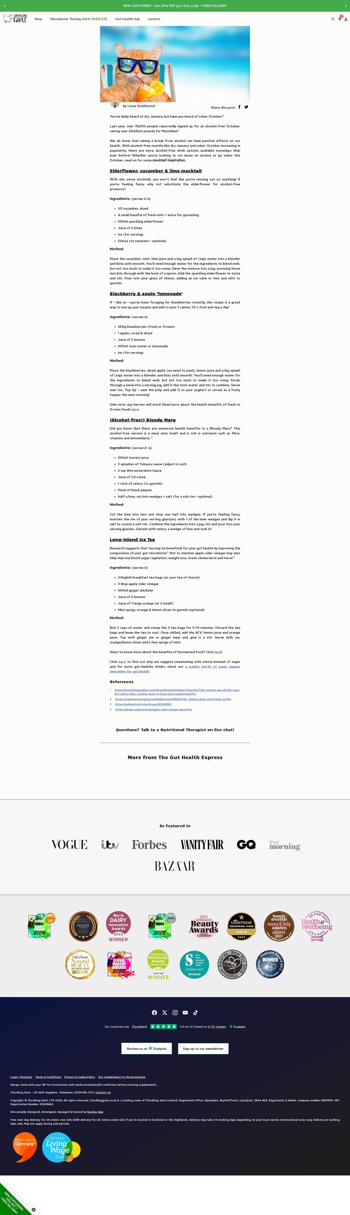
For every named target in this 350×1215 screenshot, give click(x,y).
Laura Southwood (141, 106)
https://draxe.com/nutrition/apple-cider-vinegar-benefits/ (153, 709)
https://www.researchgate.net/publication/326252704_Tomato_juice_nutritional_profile (173, 699)
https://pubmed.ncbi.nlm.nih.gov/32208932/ (143, 704)
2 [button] (152, 437)
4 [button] (234, 556)
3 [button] (167, 552)
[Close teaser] (34, 1210)
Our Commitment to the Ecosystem (121, 1077)
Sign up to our (203, 1049)
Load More (175, 776)
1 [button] (178, 130)
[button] (16, 1199)
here (135, 409)
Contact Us (103, 1092)
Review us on (137, 1049)
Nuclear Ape (95, 1111)
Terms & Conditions (48, 1077)
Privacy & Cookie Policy (79, 1077)
